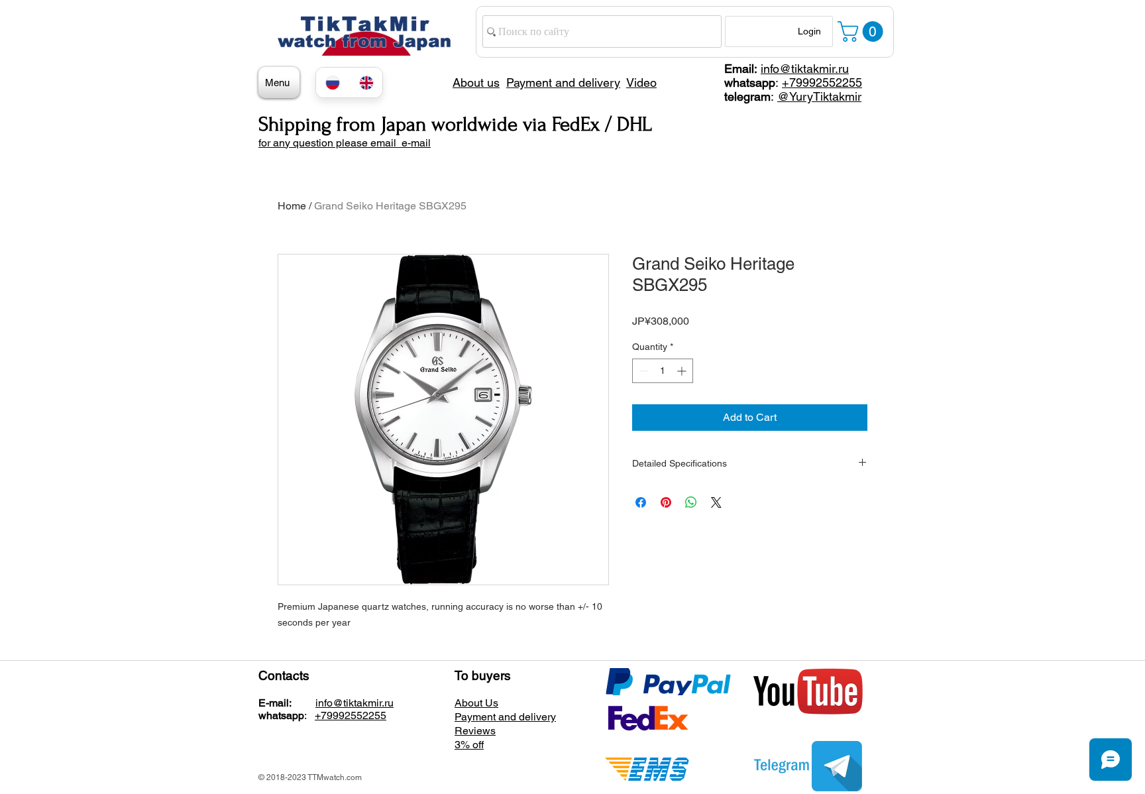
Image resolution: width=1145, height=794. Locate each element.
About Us (476, 703)
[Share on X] (716, 502)
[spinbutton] (663, 370)
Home (292, 205)
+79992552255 (822, 82)
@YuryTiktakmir (819, 96)
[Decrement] (642, 370)
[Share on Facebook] (641, 502)
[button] (863, 31)
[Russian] (332, 82)
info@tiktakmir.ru (805, 69)
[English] (366, 82)
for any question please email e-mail (344, 143)
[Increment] (683, 370)
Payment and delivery (505, 716)
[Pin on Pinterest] (666, 502)
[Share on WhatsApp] (691, 502)
